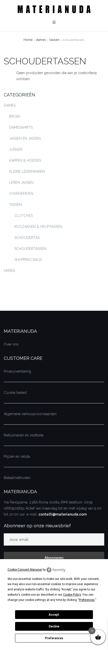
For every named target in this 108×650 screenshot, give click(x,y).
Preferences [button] (87, 600)
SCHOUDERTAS (27, 238)
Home (28, 40)
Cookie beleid (15, 393)
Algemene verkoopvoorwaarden (30, 414)
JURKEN (15, 149)
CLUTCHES (23, 216)
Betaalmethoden (17, 478)
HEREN (9, 271)
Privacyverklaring (17, 371)
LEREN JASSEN (21, 183)
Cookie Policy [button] (72, 594)
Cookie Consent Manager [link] (25, 569)
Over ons (11, 344)
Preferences (54, 638)
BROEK (15, 116)
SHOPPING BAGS (28, 260)
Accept (54, 614)
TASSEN (54, 40)
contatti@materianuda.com (62, 514)
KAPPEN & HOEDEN (25, 160)
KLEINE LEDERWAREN (27, 172)
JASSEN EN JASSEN (25, 138)
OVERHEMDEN (21, 194)
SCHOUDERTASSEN (30, 249)
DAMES (41, 40)
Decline (54, 626)
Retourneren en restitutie (23, 435)
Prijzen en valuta (17, 456)
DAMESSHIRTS (21, 127)
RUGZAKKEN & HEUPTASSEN (38, 227)
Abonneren (54, 558)
